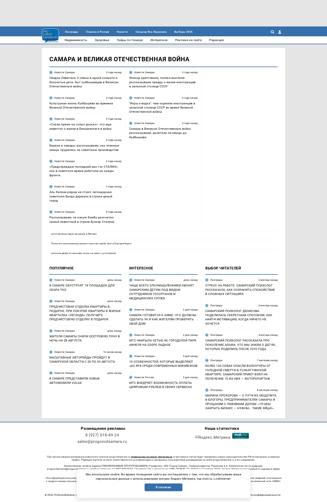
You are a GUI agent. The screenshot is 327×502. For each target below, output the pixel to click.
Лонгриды (216, 280)
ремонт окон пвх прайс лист (96, 243)
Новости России (144, 377)
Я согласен (163, 487)
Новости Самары (64, 72)
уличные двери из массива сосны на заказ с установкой (83, 253)
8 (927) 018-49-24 (102, 435)
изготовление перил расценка (68, 234)
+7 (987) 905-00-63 (122, 469)
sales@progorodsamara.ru (102, 441)
